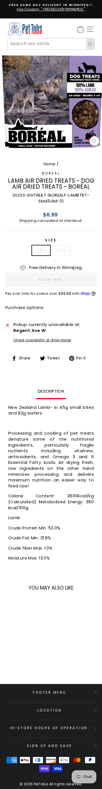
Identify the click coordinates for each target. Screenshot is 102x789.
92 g (61, 250)
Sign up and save (49, 746)
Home (49, 164)
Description (51, 391)
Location (49, 710)
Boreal (51, 173)
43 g (41, 250)
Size (51, 240)
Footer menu (49, 692)
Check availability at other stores (42, 340)
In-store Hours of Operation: (50, 728)
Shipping (27, 220)
